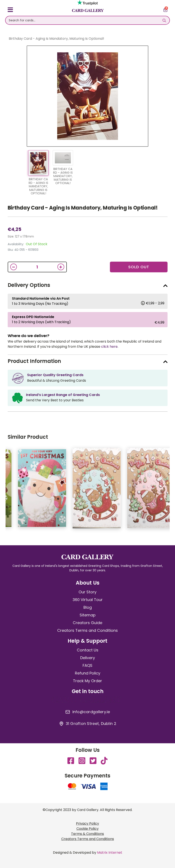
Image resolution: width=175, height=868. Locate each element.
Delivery (87, 657)
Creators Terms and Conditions (87, 630)
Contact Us (87, 650)
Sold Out (138, 267)
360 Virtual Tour (88, 599)
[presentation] (171, 490)
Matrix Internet (109, 852)
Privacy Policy (87, 823)
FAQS (87, 665)
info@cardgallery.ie (91, 712)
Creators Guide (87, 622)
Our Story (87, 592)
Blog (87, 607)
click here (109, 346)
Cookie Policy (87, 828)
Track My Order (87, 680)
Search (164, 20)
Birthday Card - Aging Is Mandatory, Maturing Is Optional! (83, 207)
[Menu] (10, 10)
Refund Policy (87, 673)
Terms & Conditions (87, 833)
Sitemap (88, 615)
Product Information (34, 361)
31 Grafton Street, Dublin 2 (91, 723)
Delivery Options (29, 285)
